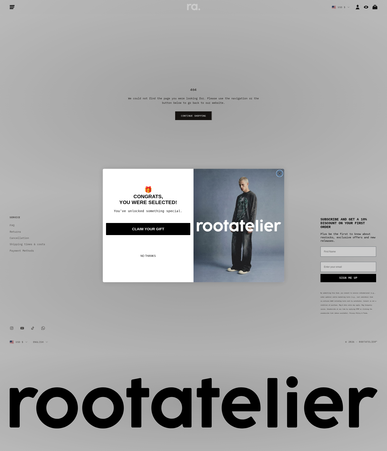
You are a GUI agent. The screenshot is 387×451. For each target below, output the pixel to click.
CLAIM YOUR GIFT (148, 229)
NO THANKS (148, 255)
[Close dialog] (280, 173)
